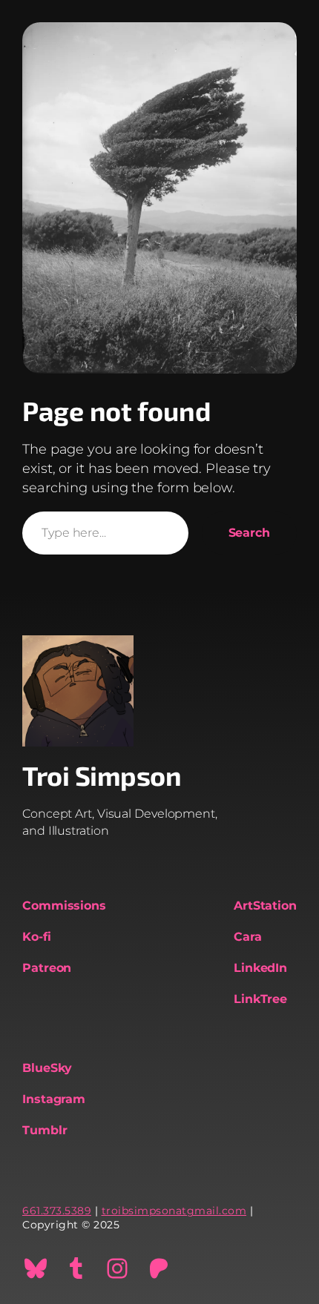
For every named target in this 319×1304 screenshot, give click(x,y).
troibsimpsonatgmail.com (174, 1210)
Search (249, 532)
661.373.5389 (56, 1210)
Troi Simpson (101, 775)
